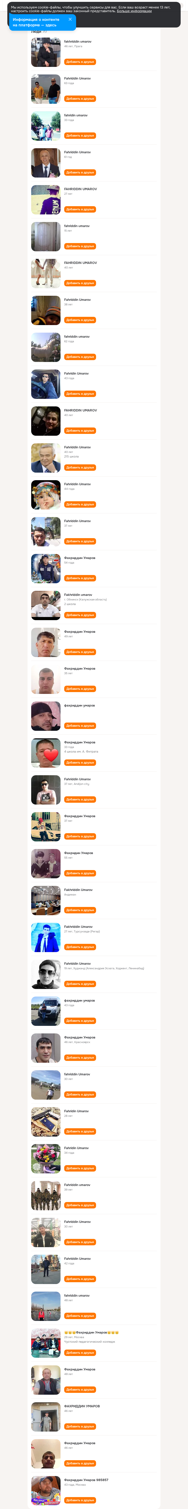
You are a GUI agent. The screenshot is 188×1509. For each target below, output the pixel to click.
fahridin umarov (76, 115)
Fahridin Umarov (76, 373)
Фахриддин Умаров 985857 (86, 1480)
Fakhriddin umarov (78, 595)
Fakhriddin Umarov (78, 890)
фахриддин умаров (79, 705)
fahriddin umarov (77, 226)
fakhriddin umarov (77, 41)
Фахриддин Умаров (79, 558)
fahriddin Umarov (77, 1074)
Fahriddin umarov (77, 1185)
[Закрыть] (70, 19)
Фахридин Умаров (78, 853)
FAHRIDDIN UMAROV (80, 189)
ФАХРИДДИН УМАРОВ (82, 1406)
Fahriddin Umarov (77, 78)
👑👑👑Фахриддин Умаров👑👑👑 (91, 1332)
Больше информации (134, 11)
